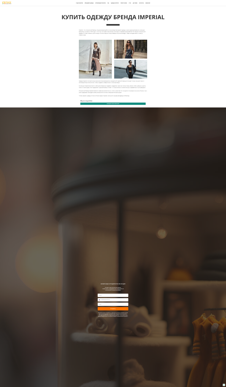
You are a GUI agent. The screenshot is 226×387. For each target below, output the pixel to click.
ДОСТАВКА (135, 3)
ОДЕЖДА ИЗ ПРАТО (115, 3)
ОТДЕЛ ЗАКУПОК (79, 3)
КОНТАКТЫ (141, 3)
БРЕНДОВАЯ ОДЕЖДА (89, 3)
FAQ (108, 3)
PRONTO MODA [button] (124, 3)
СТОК (130, 3)
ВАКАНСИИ (148, 3)
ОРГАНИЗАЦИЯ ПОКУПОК (100, 3)
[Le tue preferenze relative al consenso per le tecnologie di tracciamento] (224, 385)
